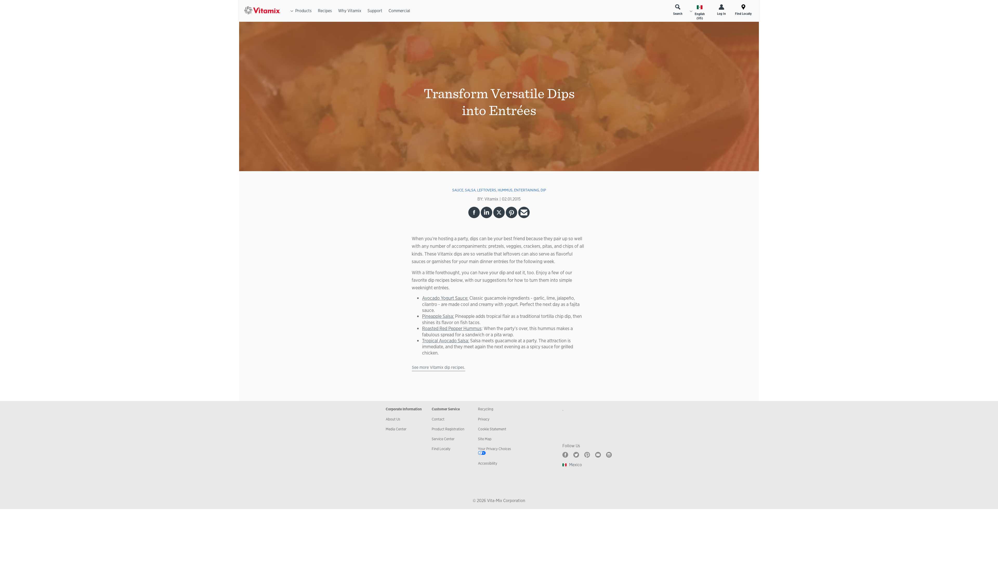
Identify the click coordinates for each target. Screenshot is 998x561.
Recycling (485, 409)
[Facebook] (565, 455)
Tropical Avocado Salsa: (445, 340)
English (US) (700, 16)
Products (303, 11)
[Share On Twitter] (499, 212)
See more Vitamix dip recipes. (438, 367)
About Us (393, 419)
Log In (721, 14)
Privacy (483, 419)
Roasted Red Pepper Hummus (452, 328)
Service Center (443, 439)
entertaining (526, 190)
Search (677, 14)
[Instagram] (609, 455)
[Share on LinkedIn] (486, 212)
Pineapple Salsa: (438, 316)
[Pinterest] (587, 455)
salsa (470, 190)
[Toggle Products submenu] (292, 10)
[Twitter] (576, 455)
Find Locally (743, 14)
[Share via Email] (524, 212)
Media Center (396, 429)
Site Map (484, 439)
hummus (505, 190)
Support (374, 11)
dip (543, 190)
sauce (457, 190)
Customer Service (446, 409)
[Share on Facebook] (474, 212)
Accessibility (487, 463)
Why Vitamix (349, 11)
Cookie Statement (492, 429)
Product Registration (448, 429)
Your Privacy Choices (494, 448)
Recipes (325, 11)
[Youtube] (598, 455)
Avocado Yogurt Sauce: (445, 298)
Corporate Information (404, 409)
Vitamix (491, 199)
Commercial (399, 11)
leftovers (486, 190)
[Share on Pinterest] (511, 212)
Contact (438, 419)
